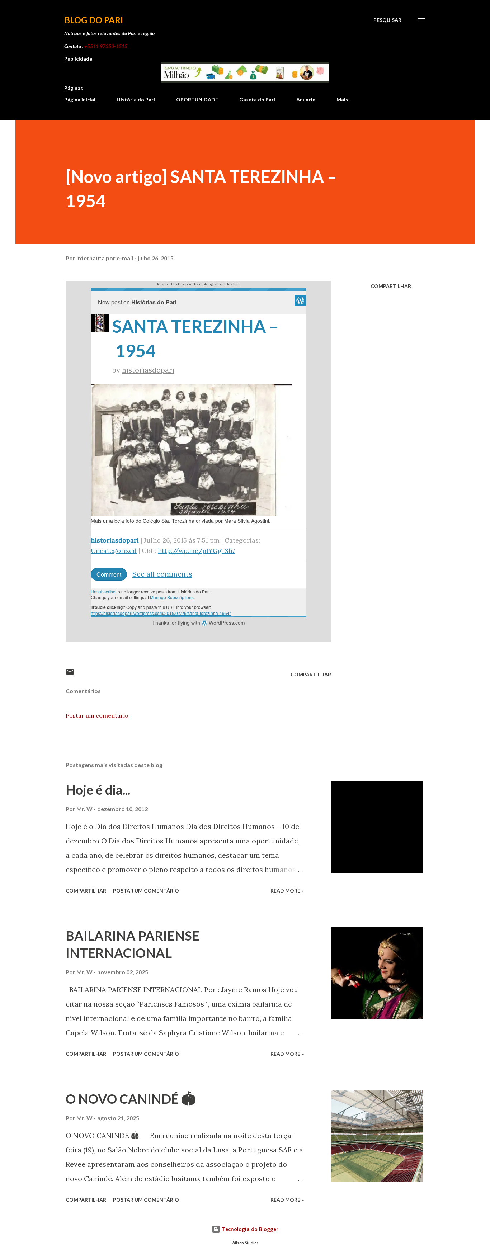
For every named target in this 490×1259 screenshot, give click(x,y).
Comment (108, 574)
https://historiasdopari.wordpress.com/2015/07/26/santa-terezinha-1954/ (161, 613)
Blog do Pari (93, 20)
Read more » (287, 891)
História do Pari (136, 99)
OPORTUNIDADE (197, 99)
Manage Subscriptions (172, 597)
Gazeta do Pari (257, 99)
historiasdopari (148, 369)
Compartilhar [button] (391, 286)
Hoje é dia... (98, 789)
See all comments (162, 573)
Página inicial (79, 99)
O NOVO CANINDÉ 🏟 (131, 1099)
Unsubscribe (103, 591)
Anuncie (305, 99)
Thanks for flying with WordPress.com (198, 622)
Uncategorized (114, 550)
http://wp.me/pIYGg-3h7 (196, 550)
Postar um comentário (97, 715)
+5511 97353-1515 (105, 46)
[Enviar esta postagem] (70, 674)
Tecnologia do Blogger (249, 1229)
